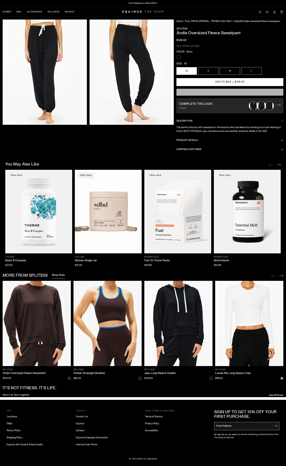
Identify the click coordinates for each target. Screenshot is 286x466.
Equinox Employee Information (92, 438)
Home (179, 21)
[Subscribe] (275, 426)
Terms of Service (154, 417)
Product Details (187, 140)
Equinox (80, 424)
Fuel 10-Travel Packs (157, 260)
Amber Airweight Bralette (89, 373)
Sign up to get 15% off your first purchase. (245, 414)
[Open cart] (281, 12)
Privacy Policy (152, 424)
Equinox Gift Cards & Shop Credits (25, 445)
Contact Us (82, 417)
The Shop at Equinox (144, 459)
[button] (45, 72)
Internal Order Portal (86, 445)
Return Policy (14, 431)
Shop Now (58, 275)
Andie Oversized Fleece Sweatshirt (24, 373)
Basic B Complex (15, 260)
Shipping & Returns (188, 149)
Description (184, 121)
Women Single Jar (86, 260)
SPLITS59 (181, 29)
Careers (80, 431)
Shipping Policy (15, 438)
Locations (12, 417)
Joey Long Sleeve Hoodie (160, 373)
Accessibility (151, 431)
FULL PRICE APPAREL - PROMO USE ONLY (208, 21)
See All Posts (276, 394)
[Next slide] (281, 275)
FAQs (9, 424)
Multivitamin (221, 260)
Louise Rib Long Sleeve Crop (233, 373)
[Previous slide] (273, 275)
